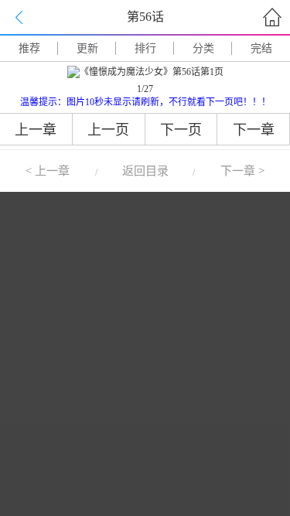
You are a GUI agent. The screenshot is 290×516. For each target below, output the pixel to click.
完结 (261, 48)
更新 (87, 48)
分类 (203, 48)
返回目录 (145, 171)
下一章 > (242, 171)
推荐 (29, 48)
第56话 (145, 16)
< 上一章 (48, 171)
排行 (145, 48)
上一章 (35, 130)
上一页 (108, 130)
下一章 (254, 130)
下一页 (181, 130)
